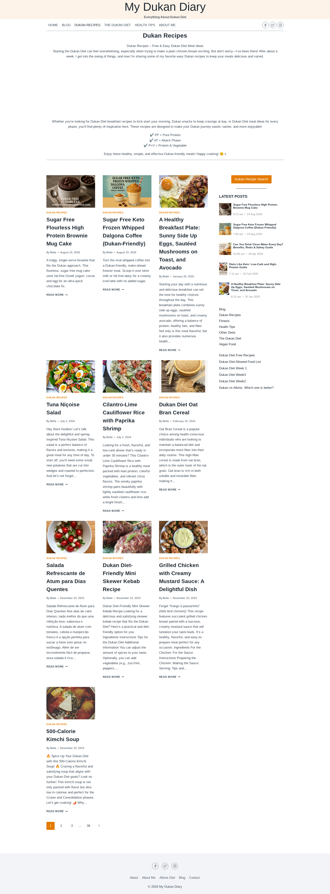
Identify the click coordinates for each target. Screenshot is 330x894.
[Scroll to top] (320, 888)
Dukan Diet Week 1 (233, 368)
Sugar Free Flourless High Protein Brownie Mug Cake (255, 206)
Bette (53, 252)
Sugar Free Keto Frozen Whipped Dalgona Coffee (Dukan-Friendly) (254, 226)
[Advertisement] (165, 89)
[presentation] (70, 191)
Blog (66, 25)
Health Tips (145, 25)
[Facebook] (265, 25)
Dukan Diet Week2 (232, 381)
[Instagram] (280, 25)
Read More (57, 294)
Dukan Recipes (87, 25)
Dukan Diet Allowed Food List (240, 362)
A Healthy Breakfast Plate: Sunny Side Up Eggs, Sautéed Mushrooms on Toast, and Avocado (179, 244)
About (134, 877)
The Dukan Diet (117, 25)
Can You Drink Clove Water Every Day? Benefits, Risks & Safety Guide (258, 246)
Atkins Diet (167, 877)
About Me (167, 25)
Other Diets (227, 332)
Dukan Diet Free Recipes (237, 355)
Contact (194, 877)
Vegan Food (227, 344)
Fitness (224, 321)
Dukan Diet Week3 (232, 375)
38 (88, 826)
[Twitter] (273, 25)
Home (53, 25)
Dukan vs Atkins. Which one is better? (246, 388)
